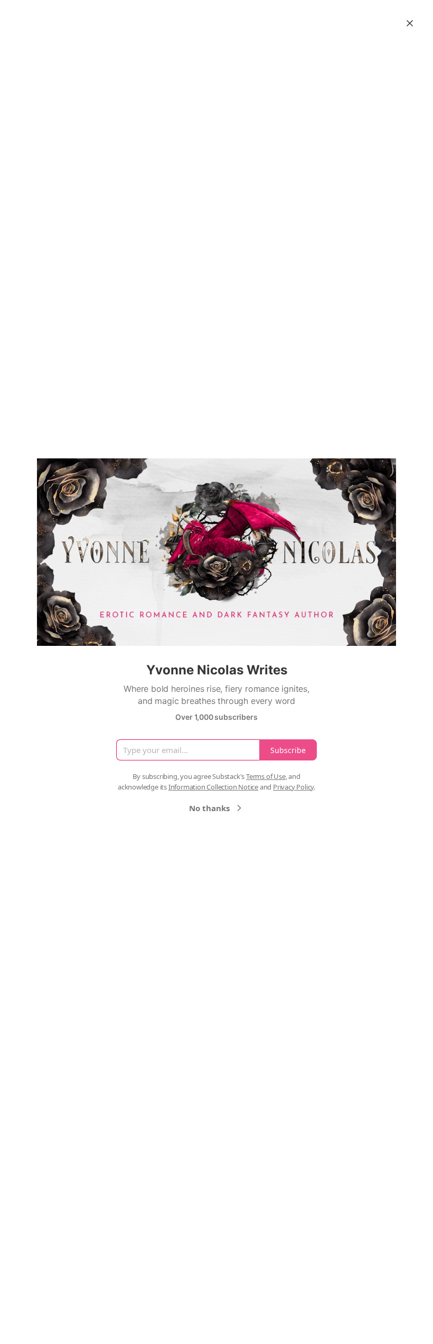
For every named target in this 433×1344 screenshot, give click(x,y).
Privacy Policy (293, 787)
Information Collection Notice (213, 787)
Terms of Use (266, 776)
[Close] (409, 23)
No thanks (209, 808)
